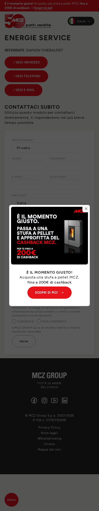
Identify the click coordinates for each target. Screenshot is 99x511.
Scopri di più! (46, 292)
